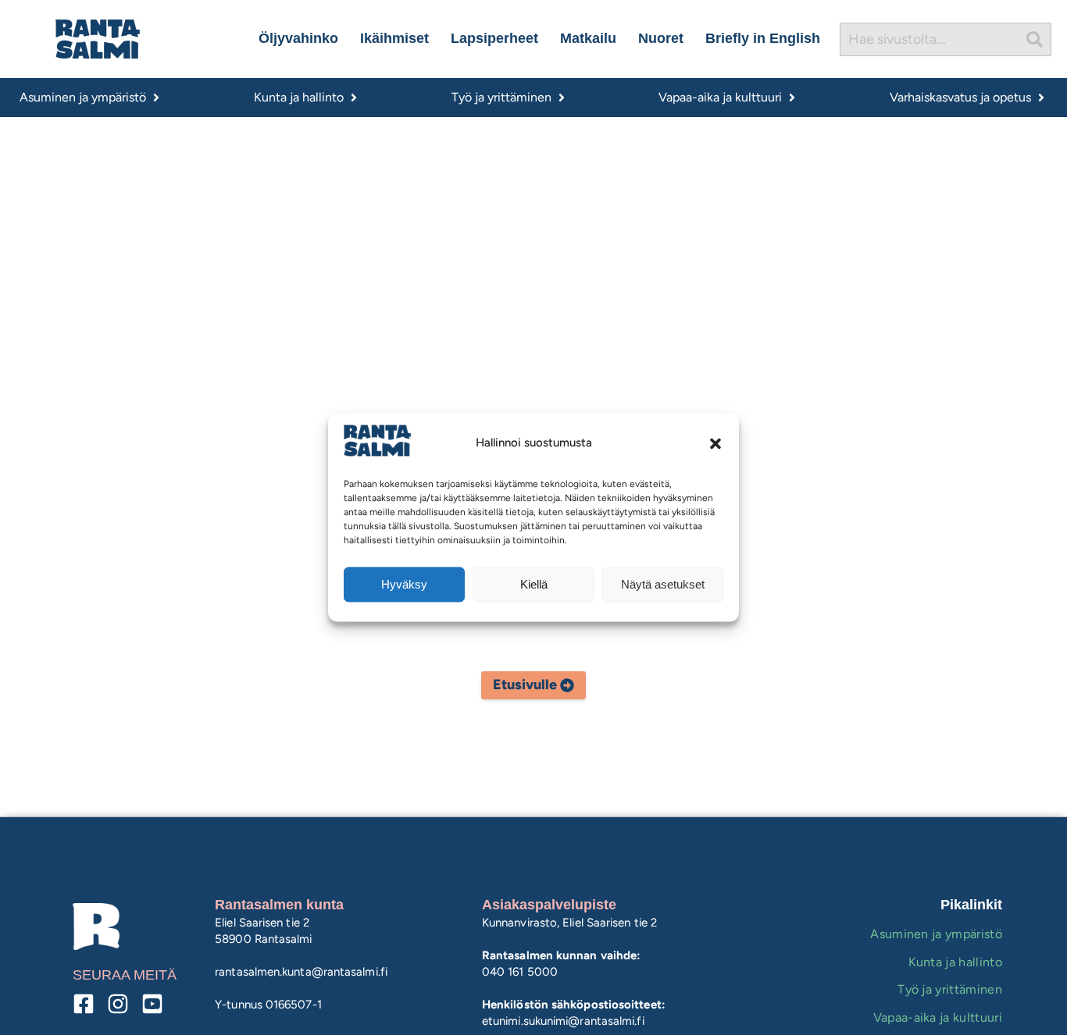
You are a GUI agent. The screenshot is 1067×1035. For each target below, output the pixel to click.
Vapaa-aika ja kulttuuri (937, 1017)
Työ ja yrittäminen (949, 989)
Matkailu (588, 38)
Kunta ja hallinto (955, 962)
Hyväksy (404, 584)
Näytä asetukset (663, 584)
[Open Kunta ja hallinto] (354, 97)
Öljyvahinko (298, 38)
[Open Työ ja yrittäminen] (561, 97)
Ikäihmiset (394, 38)
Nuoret (660, 38)
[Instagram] (118, 1004)
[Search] (1035, 39)
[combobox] (929, 39)
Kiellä (534, 584)
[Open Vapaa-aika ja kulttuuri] (792, 97)
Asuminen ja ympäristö (936, 934)
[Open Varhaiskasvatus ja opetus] (1041, 97)
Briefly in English (762, 38)
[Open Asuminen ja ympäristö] (156, 97)
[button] (715, 443)
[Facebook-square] (84, 1004)
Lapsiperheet (494, 38)
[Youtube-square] (152, 1004)
